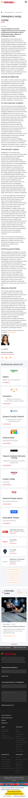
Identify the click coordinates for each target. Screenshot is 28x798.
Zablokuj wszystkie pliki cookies (14, 794)
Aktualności (19, 727)
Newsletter (18, 757)
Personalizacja (7, 796)
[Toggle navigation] (26, 2)
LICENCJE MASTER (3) (13, 582)
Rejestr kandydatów (6, 718)
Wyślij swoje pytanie (6, 705)
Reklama (3, 720)
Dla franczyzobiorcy (6, 759)
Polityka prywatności (18, 777)
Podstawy (3, 757)
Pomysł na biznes (20, 751)
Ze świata (18, 732)
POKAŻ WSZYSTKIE (20, 591)
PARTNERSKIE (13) (13, 578)
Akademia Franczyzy (21, 768)
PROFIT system (11, 332)
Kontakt (18, 772)
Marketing (18, 770)
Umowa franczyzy (5, 764)
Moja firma (18, 747)
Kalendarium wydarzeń (21, 759)
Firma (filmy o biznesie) (21, 742)
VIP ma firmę (19, 749)
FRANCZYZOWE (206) (13, 574)
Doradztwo (4, 723)
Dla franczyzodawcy (6, 761)
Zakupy (3, 727)
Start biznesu (19, 12)
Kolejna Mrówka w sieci (13, 647)
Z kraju (17, 729)
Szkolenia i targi (5, 736)
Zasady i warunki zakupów (7, 738)
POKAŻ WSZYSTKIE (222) (13, 569)
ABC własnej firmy (9, 12)
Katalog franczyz (6, 715)
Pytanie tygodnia (20, 734)
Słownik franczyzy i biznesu (7, 768)
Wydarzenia (18, 736)
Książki (3, 733)
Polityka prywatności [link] (19, 796)
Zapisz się (3, 676)
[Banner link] (14, 8)
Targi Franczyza (19, 761)
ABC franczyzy (5, 754)
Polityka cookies (8, 777)
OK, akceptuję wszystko (14, 791)
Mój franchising (19, 744)
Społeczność (19, 754)
